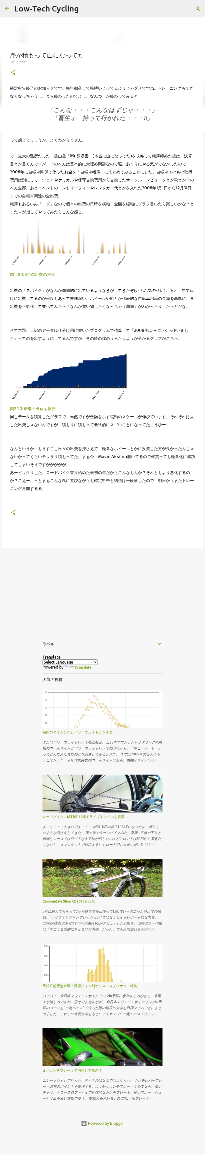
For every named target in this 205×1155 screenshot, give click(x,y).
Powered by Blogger (105, 1123)
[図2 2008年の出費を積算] (72, 400)
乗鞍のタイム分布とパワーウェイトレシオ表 (77, 732)
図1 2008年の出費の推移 (32, 274)
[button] (13, 72)
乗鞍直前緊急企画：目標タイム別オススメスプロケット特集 (89, 986)
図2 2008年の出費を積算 (33, 408)
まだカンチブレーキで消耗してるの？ (72, 1070)
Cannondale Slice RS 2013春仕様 (68, 901)
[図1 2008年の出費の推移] (72, 266)
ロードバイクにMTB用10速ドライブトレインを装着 (83, 817)
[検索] (198, 9)
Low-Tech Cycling (46, 8)
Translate (82, 667)
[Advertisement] (102, 591)
